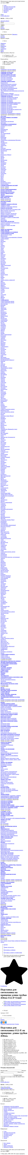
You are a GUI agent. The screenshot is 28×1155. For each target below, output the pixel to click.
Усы (2, 722)
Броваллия (3, 534)
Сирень (2, 623)
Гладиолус (3, 166)
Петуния (3, 413)
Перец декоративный (6, 334)
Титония (3, 491)
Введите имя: (4, 1070)
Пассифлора (4, 374)
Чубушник (3, 579)
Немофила (3, 418)
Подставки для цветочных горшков (10, 738)
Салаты (2, 292)
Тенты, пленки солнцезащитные (9, 771)
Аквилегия (3, 169)
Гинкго (2, 403)
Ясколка (3, 470)
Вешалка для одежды (6, 763)
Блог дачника (4, 940)
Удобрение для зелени (6, 105)
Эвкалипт (3, 394)
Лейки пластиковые (6, 840)
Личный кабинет (5, 21)
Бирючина (3, 325)
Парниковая (4, 890)
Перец (2, 240)
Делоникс (3, 388)
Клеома (2, 441)
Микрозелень (4, 236)
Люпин (2, 141)
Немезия (3, 530)
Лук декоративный (5, 133)
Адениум (3, 337)
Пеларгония (4, 313)
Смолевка (3, 547)
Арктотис (3, 541)
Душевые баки (4, 923)
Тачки (2, 911)
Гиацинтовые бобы (5, 493)
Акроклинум (4, 499)
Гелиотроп (3, 434)
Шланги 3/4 (4, 844)
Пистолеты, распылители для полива (10, 855)
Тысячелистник (5, 613)
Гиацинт (3, 126)
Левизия (3, 338)
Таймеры (3, 218)
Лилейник (3, 164)
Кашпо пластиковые (6, 707)
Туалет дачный (4, 920)
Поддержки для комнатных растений (10, 735)
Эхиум (2, 629)
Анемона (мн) (4, 633)
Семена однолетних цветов (8, 409)
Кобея (2, 486)
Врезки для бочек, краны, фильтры (9, 856)
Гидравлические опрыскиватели (9, 831)
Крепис (2, 447)
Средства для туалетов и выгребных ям (11, 922)
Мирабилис (3, 479)
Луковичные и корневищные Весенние (11, 140)
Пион (2, 178)
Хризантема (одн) (5, 446)
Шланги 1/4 (4, 847)
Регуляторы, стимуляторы (7, 89)
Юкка (2, 390)
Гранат (2, 332)
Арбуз (2, 278)
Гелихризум (4, 465)
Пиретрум (3, 597)
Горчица (3, 290)
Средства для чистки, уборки (8, 789)
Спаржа (3, 272)
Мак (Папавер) (4, 433)
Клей (2, 767)
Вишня (2, 653)
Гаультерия (3, 393)
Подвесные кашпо (5, 723)
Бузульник (3, 601)
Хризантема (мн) (5, 590)
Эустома (3, 513)
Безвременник (4, 129)
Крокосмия (3, 137)
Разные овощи (4, 274)
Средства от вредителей (7, 78)
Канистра (3, 927)
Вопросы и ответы (8, 1147)
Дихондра (3, 439)
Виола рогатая (4, 571)
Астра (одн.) (4, 482)
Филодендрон (4, 304)
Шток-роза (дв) (4, 642)
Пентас (2, 426)
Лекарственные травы (6, 234)
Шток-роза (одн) (5, 531)
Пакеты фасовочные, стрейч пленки (10, 774)
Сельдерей (3, 294)
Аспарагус (3, 326)
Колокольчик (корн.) (6, 182)
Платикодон (4, 554)
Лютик (2, 174)
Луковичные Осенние (6, 125)
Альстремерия (4, 578)
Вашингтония (4, 316)
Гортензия (3, 392)
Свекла (2, 257)
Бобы (2, 253)
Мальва (2, 161)
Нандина (3, 353)
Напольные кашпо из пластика (8, 718)
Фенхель (3, 256)
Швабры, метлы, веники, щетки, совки (10, 759)
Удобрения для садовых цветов (8, 98)
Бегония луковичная (6, 149)
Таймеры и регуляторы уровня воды (10, 858)
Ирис (2, 146)
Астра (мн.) (3, 627)
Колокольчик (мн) (5, 606)
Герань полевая (4, 184)
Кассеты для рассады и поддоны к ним (10, 209)
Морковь (3, 264)
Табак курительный (6, 265)
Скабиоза (3, 503)
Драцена (3, 380)
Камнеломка (4, 567)
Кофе (2, 356)
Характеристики (10, 1024)
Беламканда (4, 401)
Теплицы (3, 902)
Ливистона (3, 308)
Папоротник (4, 150)
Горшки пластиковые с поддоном (9, 713)
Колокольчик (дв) (5, 643)
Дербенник (3, 587)
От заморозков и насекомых (8, 896)
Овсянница (3, 162)
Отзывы (17, 1024)
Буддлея (3, 622)
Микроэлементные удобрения (8, 85)
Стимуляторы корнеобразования (9, 88)
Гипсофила (3, 462)
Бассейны (3, 816)
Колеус (2, 310)
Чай (2, 635)
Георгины (3, 148)
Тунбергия (3, 505)
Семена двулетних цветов (7, 638)
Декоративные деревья (6, 368)
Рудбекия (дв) (4, 647)
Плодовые (3, 120)
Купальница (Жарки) (6, 154)
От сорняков (4, 894)
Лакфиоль (3, 546)
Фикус (2, 341)
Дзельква (3, 324)
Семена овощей (5, 238)
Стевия (2, 289)
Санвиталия (4, 545)
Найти (2, 25)
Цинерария (3, 467)
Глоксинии (3, 173)
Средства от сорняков (6, 80)
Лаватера (3, 506)
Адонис (3, 473)
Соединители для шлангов (7, 843)
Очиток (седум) (5, 610)
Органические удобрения (7, 93)
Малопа (3, 501)
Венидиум (3, 483)
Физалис (3, 273)
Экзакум (3, 381)
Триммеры (3, 681)
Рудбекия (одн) (4, 451)
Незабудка (3, 639)
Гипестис (3, 364)
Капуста (3, 246)
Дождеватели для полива (7, 854)
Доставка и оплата (8, 8)
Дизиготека (3, 309)
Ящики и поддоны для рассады (9, 213)
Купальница (4, 555)
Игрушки (3, 822)
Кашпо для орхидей (6, 711)
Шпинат (3, 297)
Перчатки (3, 757)
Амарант (3, 471)
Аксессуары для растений (7, 737)
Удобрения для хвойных (7, 101)
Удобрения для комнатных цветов (9, 97)
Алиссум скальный (5, 577)
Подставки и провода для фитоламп (10, 217)
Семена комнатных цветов (7, 302)
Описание (3, 1024)
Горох (2, 249)
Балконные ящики (5, 729)
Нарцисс (3, 136)
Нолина (3, 348)
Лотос (2, 634)
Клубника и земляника (6, 651)
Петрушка (3, 284)
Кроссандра (4, 370)
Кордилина (3, 357)
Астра (2, 153)
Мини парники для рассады (8, 210)
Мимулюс (3, 477)
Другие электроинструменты (8, 679)
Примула (3, 385)
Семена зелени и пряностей (8, 280)
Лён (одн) (3, 511)
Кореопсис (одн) (5, 410)
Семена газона (4, 655)
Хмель (2, 582)
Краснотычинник (5, 358)
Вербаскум (3, 593)
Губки (2, 761)
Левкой (2, 453)
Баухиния (3, 342)
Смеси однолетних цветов (7, 411)
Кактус (2, 397)
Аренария (3, 625)
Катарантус (3, 312)
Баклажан (3, 241)
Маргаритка (4, 641)
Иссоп (2, 180)
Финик (2, 306)
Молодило (3, 565)
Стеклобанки (4, 751)
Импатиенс (3, 455)
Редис (2, 242)
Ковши (2, 785)
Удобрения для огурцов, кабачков (9, 104)
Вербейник (3, 130)
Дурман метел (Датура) (6, 494)
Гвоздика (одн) (4, 485)
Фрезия (2, 157)
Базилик (3, 282)
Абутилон (3, 398)
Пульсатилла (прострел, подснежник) (10, 557)
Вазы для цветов (5, 731)
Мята (2, 281)
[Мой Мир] (6, 1022)
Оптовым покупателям (9, 6)
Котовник (3, 181)
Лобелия (3, 497)
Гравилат (3, 553)
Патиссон (3, 254)
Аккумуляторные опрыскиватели (9, 835)
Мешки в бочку (5, 930)
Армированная (4, 887)
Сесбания (3, 328)
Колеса (2, 912)
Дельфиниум (4, 142)
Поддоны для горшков (6, 709)
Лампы (2, 747)
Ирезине (3, 543)
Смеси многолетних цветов (8, 611)
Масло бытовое (4, 778)
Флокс (2, 152)
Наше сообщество (16, 940)
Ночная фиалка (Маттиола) (7, 646)
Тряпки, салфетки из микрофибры (9, 755)
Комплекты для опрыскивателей (9, 832)
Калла (2, 176)
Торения (3, 329)
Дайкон (2, 266)
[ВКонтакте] (1, 1022)
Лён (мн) (3, 585)
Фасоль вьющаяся (5, 449)
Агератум (3, 529)
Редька (2, 250)
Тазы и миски (4, 781)
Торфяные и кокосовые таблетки (9, 206)
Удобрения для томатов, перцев (9, 106)
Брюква (2, 277)
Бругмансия (4, 366)
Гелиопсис (3, 591)
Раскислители (4, 82)
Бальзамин (3, 336)
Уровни (2, 878)
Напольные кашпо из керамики (9, 719)
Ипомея (3, 463)
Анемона (3, 144)
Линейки (3, 875)
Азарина (3, 510)
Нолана (2, 461)
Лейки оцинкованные (6, 838)
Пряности (3, 286)
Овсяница (3, 603)
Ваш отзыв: (21, 1072)
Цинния (3, 417)
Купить (2, 1019)
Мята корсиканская (5, 475)
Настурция (3, 442)
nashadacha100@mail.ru (6, 1088)
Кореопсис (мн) (5, 618)
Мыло (2, 793)
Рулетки (3, 876)
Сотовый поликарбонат (7, 891)
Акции (5, 12)
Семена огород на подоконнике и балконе (11, 237)
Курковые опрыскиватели (7, 830)
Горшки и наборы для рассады (8, 214)
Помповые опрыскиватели (7, 834)
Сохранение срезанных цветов (8, 733)
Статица (3, 445)
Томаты (2, 245)
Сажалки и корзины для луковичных (10, 222)
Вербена (3, 427)
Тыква (2, 248)
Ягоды (2, 650)
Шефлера (3, 344)
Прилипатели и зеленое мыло (8, 76)
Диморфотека (4, 523)
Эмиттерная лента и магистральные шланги (12, 850)
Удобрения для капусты (7, 108)
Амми (2, 539)
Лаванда (3, 558)
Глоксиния (3, 382)
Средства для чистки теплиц (8, 899)
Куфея (2, 550)
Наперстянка (4, 645)
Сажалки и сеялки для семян (8, 225)
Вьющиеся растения (6, 538)
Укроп (2, 296)
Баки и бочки (4, 931)
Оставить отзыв (17, 1075)
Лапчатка (3, 168)
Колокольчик (4, 160)
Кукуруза (3, 261)
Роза (2, 605)
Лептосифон (4, 537)
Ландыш (3, 172)
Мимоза (3, 330)
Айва (2, 595)
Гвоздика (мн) (4, 586)
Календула (3, 422)
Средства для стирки (6, 791)
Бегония (3, 365)
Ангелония (3, 549)
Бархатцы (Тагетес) (5, 526)
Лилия (2, 165)
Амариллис (3, 145)
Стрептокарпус (4, 346)
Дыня (2, 276)
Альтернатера (4, 320)
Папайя (2, 333)
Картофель (3, 258)
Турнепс (3, 269)
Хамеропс (3, 314)
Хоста (2, 177)
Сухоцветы (3, 535)
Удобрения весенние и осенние (9, 84)
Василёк (3, 458)
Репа (2, 244)
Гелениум (3, 563)
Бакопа (2, 414)
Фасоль (2, 270)
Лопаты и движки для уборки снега (10, 916)
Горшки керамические (6, 715)
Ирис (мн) (3, 637)
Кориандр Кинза (5, 288)
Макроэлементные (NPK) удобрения (10, 94)
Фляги (2, 926)
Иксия (2, 158)
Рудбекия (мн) (4, 569)
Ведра (2, 928)
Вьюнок (3, 514)
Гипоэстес (3, 352)
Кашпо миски (4, 710)
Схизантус (3, 527)
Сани (2, 915)
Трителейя (3, 138)
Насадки (3, 839)
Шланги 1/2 (4, 846)
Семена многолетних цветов (8, 551)
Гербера (3, 372)
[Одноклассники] (3, 1022)
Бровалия (3, 373)
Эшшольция (4, 490)
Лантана (3, 350)
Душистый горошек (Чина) (7, 519)
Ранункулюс (4, 621)
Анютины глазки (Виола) (7, 415)
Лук (2, 293)
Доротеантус (4, 459)
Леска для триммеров (6, 682)
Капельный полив (5, 851)
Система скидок (8, 9)
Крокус (2, 128)
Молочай (3, 518)
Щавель (3, 285)
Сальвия (3, 421)
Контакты (6, 10)
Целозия (3, 431)
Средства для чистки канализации (9, 790)
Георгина (3, 450)
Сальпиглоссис (4, 487)
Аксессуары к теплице (6, 900)
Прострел (3, 589)
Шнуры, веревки (5, 775)
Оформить (14, 34)
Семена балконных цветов (7, 301)
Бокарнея (3, 305)
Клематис (3, 574)
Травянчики (4, 820)
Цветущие (3, 122)
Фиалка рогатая (5, 570)
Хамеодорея (4, 321)
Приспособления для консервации (9, 753)
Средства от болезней (6, 77)
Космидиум (3, 425)
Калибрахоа (4, 521)
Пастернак (3, 262)
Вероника (3, 562)
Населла (3, 384)
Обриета (3, 378)
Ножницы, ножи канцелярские (8, 777)
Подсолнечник (4, 268)
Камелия (3, 361)
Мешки (2, 770)
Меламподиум (4, 542)
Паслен (2, 376)
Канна (2, 156)
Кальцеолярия (4, 454)
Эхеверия (3, 407)
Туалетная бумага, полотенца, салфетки (11, 795)
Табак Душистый (5, 533)
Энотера (3, 515)
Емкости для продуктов (7, 782)
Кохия (2, 478)
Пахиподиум (4, 389)
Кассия (2, 322)
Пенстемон (3, 340)
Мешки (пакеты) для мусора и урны (10, 758)
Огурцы (3, 260)
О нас (5, 5)
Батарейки (3, 746)
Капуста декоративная (6, 502)
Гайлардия (3, 619)
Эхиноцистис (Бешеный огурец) (9, 429)
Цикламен (3, 377)
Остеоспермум (4, 481)
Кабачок (3, 252)
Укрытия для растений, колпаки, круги (10, 895)
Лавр (2, 362)
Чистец (2, 598)
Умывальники (4, 919)
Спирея (2, 599)
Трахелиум (3, 369)
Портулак (3, 507)
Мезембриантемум (5, 517)
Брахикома (3, 489)
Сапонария (3, 630)
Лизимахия (3, 581)
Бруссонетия (4, 386)
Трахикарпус (4, 406)
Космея (2, 438)
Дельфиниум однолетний (7, 495)
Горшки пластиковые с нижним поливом (11, 706)
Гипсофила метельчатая (7, 509)
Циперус (3, 345)
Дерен (2, 609)
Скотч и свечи (4, 769)
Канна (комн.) (4, 399)
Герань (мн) (3, 631)
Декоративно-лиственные (7, 121)
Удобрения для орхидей (7, 100)
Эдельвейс (3, 583)
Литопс (2, 395)
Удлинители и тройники (7, 745)
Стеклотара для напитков (7, 783)
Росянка (3, 405)
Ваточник (3, 626)
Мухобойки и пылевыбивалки (8, 773)
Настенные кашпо (5, 725)
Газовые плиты (4, 786)
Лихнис (3, 566)
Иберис (2, 423)
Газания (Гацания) (5, 457)
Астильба (3, 170)
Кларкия (3, 469)
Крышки (3, 750)
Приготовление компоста (7, 86)
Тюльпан (3, 134)
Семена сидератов (5, 657)
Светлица (3, 888)
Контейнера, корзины (6, 765)
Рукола (2, 298)
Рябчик (2, 132)
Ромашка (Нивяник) (6, 575)
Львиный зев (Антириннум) (8, 437)
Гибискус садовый (5, 466)
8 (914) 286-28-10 (5, 16)
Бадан (2, 573)
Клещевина (3, 522)
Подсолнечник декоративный (8, 525)
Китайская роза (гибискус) (7, 360)
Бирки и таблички (5, 224)
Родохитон (3, 349)
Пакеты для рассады (6, 212)
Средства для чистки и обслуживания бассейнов (13, 818)
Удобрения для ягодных (7, 110)
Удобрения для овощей (6, 112)
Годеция (3, 419)
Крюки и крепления (6, 727)
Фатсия (2, 317)
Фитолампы (4, 220)
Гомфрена (3, 430)
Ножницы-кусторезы (6, 678)
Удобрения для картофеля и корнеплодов (11, 109)
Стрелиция (3, 354)
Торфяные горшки (5, 205)
